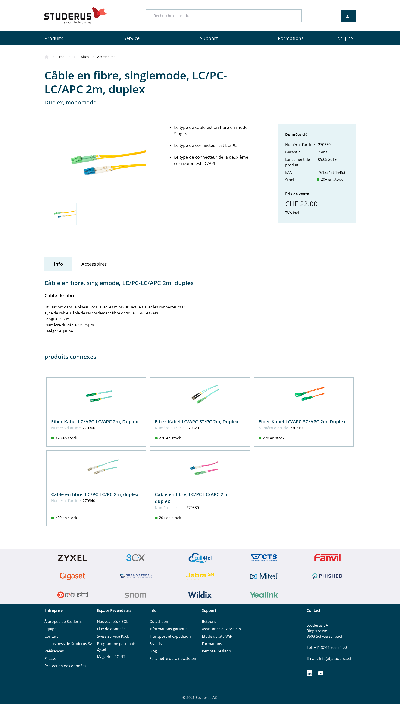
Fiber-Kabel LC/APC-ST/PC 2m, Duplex (196, 421)
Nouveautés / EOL (112, 621)
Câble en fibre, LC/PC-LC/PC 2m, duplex (94, 494)
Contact (51, 636)
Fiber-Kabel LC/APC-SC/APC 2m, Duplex (302, 421)
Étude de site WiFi (217, 636)
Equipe (50, 628)
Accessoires (106, 57)
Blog (153, 651)
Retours (209, 621)
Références (54, 651)
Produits (63, 57)
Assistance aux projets (221, 628)
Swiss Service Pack (113, 636)
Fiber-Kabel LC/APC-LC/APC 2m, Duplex (94, 421)
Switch (84, 57)
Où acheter (159, 621)
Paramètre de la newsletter (173, 658)
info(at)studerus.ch (335, 658)
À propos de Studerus (63, 621)
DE (340, 38)
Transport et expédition (170, 636)
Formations (212, 643)
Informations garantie (168, 628)
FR (350, 38)
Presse (50, 658)
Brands (155, 643)
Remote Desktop (216, 651)
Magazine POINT (111, 656)
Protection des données (65, 665)
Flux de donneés (111, 628)
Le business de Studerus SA (68, 643)
